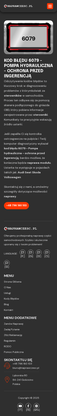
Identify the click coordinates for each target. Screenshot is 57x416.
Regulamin (10, 340)
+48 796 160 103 (16, 205)
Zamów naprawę (13, 323)
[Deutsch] (39, 252)
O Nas (7, 287)
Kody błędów (11, 298)
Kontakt (8, 310)
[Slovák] (7, 263)
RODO (7, 346)
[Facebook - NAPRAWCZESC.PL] (28, 406)
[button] (50, 6)
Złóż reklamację (13, 335)
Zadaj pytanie (12, 329)
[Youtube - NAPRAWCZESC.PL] (20, 406)
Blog (6, 304)
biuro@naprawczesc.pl (26, 368)
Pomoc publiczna (14, 352)
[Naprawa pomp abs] (36, 406)
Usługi (7, 293)
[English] (31, 252)
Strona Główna (12, 281)
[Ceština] (47, 252)
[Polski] (22, 252)
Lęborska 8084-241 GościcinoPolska (23, 380)
